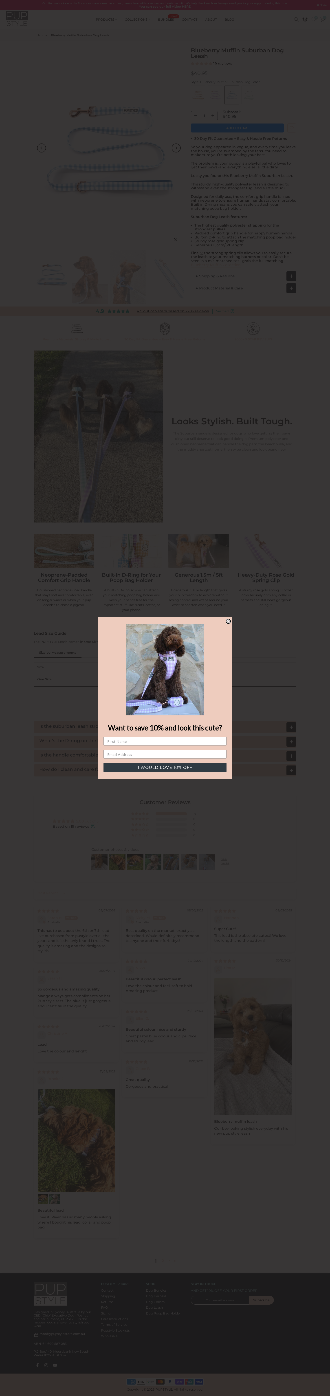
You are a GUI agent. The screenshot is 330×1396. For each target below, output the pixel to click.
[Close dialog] (228, 621)
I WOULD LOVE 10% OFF (165, 767)
